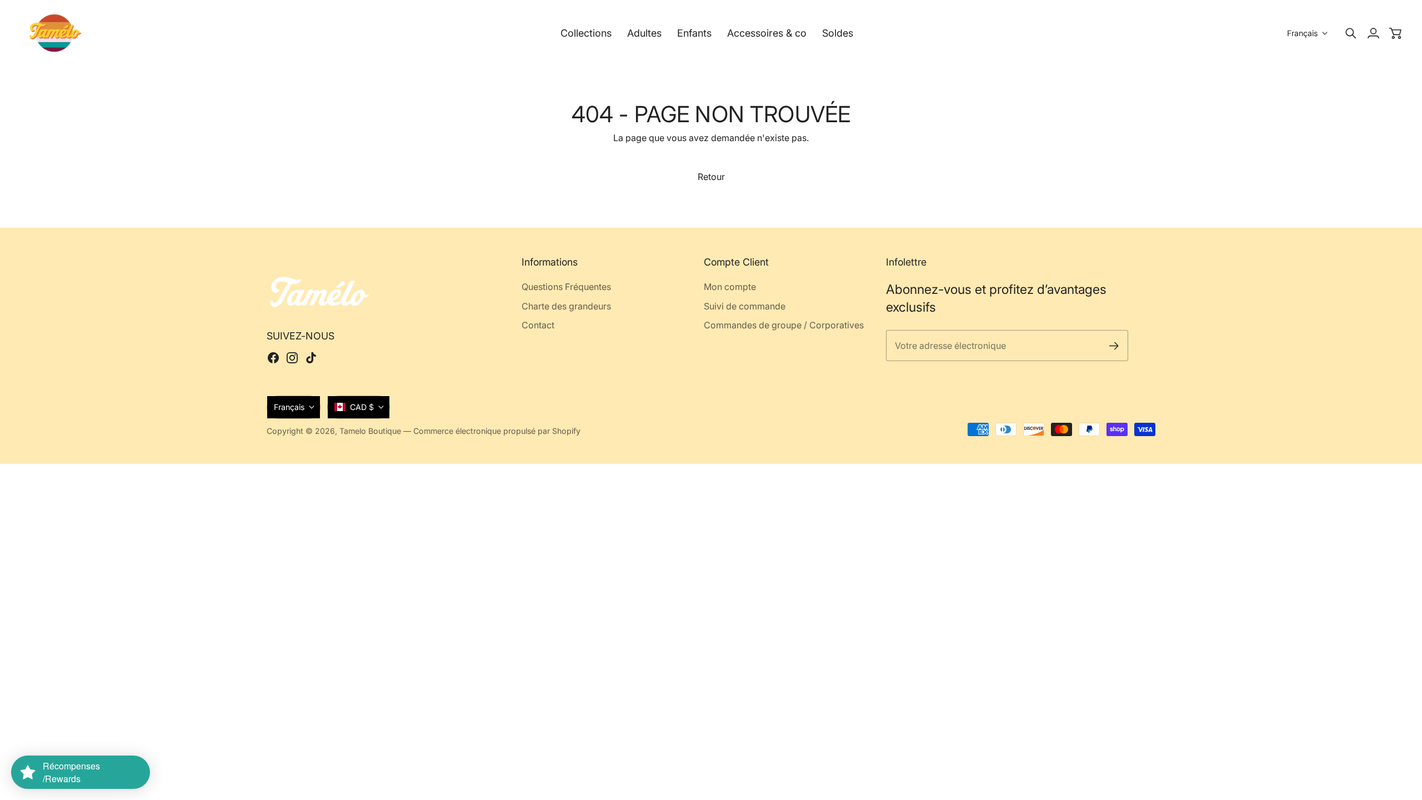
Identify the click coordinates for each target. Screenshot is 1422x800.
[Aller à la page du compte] (1373, 33)
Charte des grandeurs (566, 306)
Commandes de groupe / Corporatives (784, 325)
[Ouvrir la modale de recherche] (1351, 33)
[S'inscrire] (1114, 346)
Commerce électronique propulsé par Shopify (496, 431)
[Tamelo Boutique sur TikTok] (311, 357)
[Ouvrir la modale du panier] (1395, 33)
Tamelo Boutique (370, 431)
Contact (538, 325)
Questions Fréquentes (566, 286)
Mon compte (730, 286)
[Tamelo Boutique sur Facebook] (273, 357)
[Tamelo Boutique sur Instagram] (292, 357)
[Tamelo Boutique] (55, 33)
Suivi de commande (744, 306)
